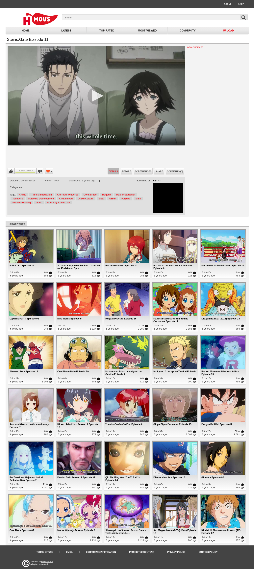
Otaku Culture (85, 198)
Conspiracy (90, 194)
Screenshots (143, 171)
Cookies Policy (208, 552)
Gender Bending (22, 202)
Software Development (41, 198)
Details (113, 171)
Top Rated (106, 30)
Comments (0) (175, 171)
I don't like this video (40, 171)
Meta (101, 198)
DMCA (69, 552)
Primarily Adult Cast (58, 202)
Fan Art (157, 180)
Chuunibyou (66, 198)
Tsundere (18, 198)
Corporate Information (101, 552)
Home (26, 30)
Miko (138, 198)
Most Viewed (147, 30)
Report (126, 171)
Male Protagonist (125, 194)
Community (188, 30)
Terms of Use (45, 552)
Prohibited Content (141, 552)
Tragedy (106, 194)
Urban (112, 198)
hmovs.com (47, 561)
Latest (66, 30)
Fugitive (125, 198)
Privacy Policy (176, 552)
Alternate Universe (67, 194)
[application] (96, 95)
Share (159, 171)
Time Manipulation (41, 194)
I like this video (11, 171)
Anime (22, 194)
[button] (96, 96)
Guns (39, 202)
